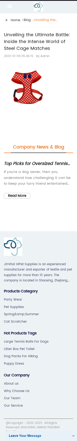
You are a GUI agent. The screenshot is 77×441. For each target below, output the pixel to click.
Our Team (12, 398)
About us (11, 383)
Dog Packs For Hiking (21, 356)
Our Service (13, 405)
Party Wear (13, 299)
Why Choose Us (16, 391)
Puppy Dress (14, 363)
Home (15, 20)
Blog (27, 20)
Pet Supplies (14, 306)
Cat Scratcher (15, 321)
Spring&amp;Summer (21, 314)
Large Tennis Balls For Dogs (26, 341)
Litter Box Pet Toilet (19, 348)
